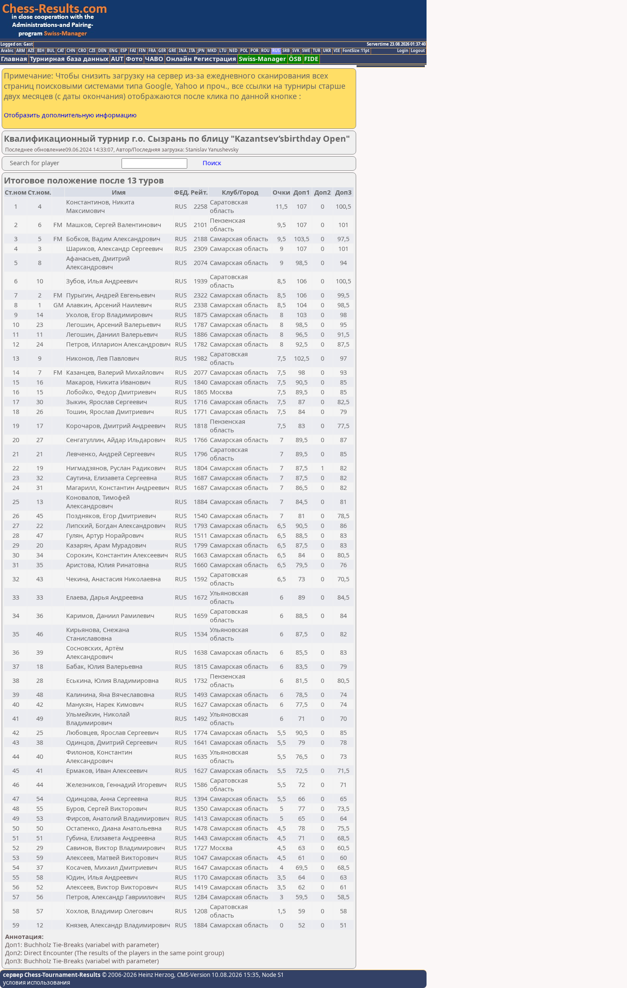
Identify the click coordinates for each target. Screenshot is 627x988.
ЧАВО (154, 59)
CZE (92, 50)
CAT (60, 50)
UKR (327, 50)
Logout (418, 50)
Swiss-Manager (262, 59)
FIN (142, 50)
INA (182, 50)
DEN (102, 50)
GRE (172, 50)
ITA (192, 50)
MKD (212, 50)
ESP (123, 50)
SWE (306, 50)
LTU (222, 50)
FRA (152, 50)
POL (244, 50)
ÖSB (295, 59)
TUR (316, 50)
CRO (82, 50)
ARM (20, 50)
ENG (113, 50)
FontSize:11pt (356, 50)
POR (254, 50)
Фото (134, 59)
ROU (265, 50)
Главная (14, 59)
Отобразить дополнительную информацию (70, 115)
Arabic (7, 50)
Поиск (212, 162)
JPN (201, 50)
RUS (276, 50)
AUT (117, 59)
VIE (337, 50)
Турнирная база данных (69, 59)
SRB (286, 50)
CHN (71, 50)
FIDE (311, 59)
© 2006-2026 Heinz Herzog (137, 975)
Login (402, 50)
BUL (51, 50)
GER (162, 50)
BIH (40, 50)
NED (233, 50)
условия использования (36, 982)
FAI (133, 50)
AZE (31, 50)
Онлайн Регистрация (201, 59)
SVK (295, 50)
